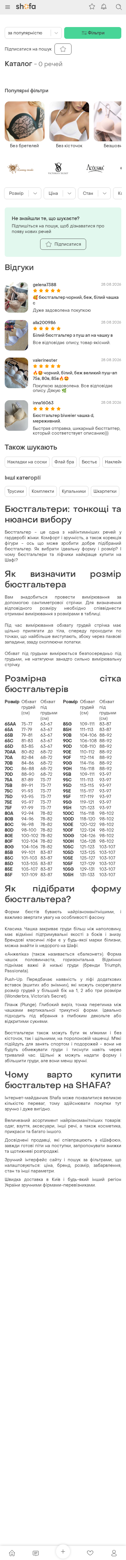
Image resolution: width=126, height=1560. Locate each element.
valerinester (45, 360)
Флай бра (64, 462)
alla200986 (44, 323)
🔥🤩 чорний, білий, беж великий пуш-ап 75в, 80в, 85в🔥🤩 (75, 375)
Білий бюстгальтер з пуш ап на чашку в (73, 335)
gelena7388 (44, 285)
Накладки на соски (27, 462)
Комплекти (43, 491)
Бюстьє (89, 462)
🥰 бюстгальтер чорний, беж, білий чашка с (76, 300)
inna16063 (43, 403)
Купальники (74, 491)
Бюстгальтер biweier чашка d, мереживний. (63, 418)
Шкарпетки (105, 491)
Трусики (15, 491)
